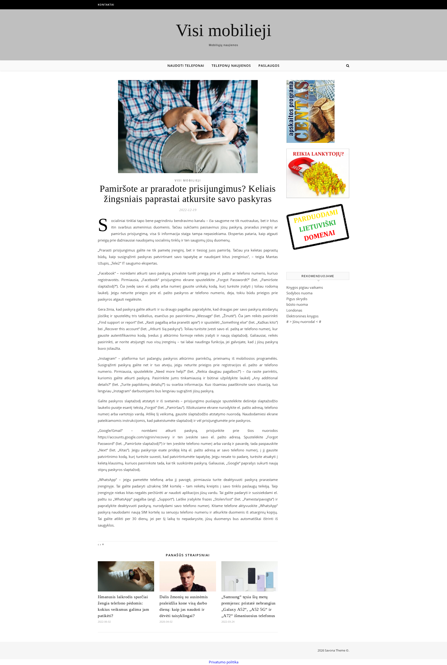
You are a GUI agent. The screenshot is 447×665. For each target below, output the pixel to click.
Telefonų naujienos (231, 65)
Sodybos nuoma (299, 293)
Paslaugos (269, 65)
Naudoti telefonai (185, 65)
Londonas (294, 310)
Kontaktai (106, 4)
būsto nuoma (297, 304)
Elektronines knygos (302, 316)
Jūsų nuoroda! (304, 321)
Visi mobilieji (223, 30)
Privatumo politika (223, 662)
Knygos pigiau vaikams (304, 287)
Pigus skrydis (296, 298)
